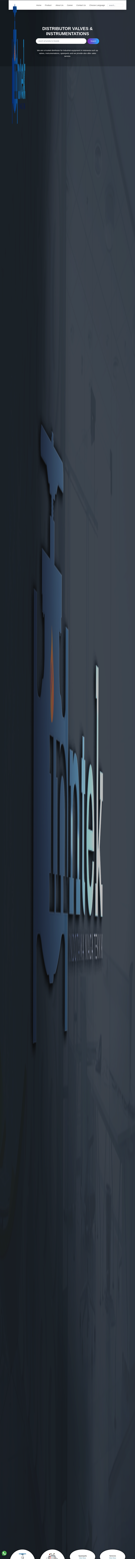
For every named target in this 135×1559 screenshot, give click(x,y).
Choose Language (97, 5)
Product (48, 5)
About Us (59, 5)
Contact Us (81, 5)
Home (38, 5)
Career (70, 5)
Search (93, 41)
